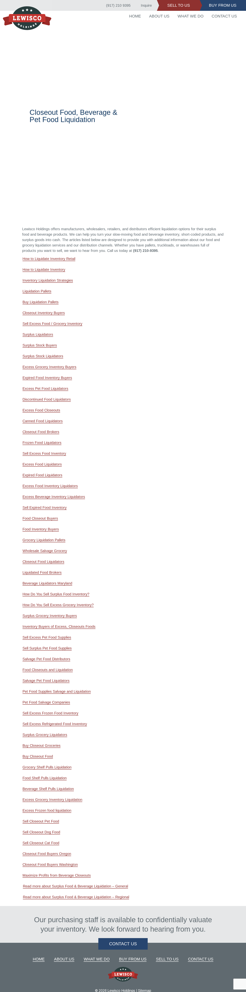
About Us (159, 16)
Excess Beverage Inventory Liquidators (54, 497)
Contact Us (224, 16)
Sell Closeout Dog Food (41, 832)
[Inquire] (136, 5)
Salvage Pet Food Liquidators (46, 681)
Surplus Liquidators (38, 334)
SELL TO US (178, 5)
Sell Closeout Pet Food (41, 821)
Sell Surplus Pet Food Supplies (47, 648)
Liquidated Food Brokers (42, 572)
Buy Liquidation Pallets (41, 302)
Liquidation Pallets (37, 291)
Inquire (146, 5)
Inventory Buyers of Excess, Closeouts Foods (59, 627)
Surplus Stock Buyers (40, 345)
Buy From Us (133, 959)
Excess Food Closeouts (41, 410)
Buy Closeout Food (38, 756)
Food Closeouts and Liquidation (48, 670)
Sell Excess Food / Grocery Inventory (52, 324)
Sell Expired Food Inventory (45, 508)
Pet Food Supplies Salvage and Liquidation (57, 691)
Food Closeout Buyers (40, 518)
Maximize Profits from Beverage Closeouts (57, 875)
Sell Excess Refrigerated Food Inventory (55, 724)
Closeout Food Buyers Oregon (47, 854)
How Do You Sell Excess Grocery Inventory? (58, 605)
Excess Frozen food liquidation (47, 810)
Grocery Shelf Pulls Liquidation (47, 767)
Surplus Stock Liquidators (43, 356)
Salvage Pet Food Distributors (46, 659)
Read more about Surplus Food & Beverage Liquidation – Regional (76, 897)
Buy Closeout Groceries (42, 746)
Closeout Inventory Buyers (44, 313)
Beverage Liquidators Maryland (47, 583)
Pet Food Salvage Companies (46, 702)
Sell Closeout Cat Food (41, 843)
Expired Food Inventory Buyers (47, 378)
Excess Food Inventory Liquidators (50, 486)
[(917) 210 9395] (101, 5)
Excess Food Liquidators (42, 464)
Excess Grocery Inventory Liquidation (52, 800)
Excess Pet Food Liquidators (45, 389)
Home (135, 16)
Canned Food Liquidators (43, 421)
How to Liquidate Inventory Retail (49, 259)
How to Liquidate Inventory (44, 270)
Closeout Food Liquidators (43, 562)
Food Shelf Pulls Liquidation (45, 778)
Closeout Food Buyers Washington (50, 865)
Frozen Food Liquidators (42, 443)
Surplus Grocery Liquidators (45, 735)
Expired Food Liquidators (42, 475)
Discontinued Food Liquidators (47, 399)
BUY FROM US (222, 5)
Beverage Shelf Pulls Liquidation (48, 789)
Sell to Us (167, 959)
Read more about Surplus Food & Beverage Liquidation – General (75, 886)
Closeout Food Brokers (41, 432)
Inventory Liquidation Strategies (48, 280)
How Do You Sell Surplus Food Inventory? (56, 594)
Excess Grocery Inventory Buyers (49, 367)
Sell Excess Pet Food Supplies (47, 637)
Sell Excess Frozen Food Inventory (50, 713)
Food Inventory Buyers (41, 529)
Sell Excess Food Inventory (44, 453)
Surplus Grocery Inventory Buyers (50, 616)
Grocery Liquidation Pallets (44, 540)
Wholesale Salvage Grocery (45, 551)
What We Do (190, 16)
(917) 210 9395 (118, 5)
